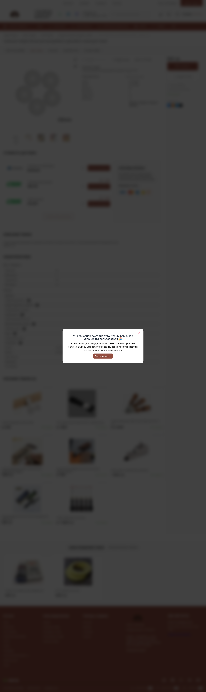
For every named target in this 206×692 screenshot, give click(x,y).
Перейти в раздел (103, 356)
